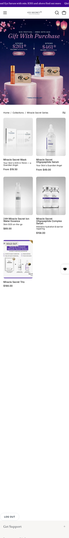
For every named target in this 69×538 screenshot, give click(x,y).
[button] (56, 12)
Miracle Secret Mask (14, 159)
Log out (9, 516)
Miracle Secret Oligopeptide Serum (47, 160)
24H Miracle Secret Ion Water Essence (16, 220)
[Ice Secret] (34, 13)
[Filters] (63, 113)
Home (6, 112)
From (10, 169)
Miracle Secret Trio (14, 282)
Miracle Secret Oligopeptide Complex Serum (49, 221)
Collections (18, 112)
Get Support (12, 526)
